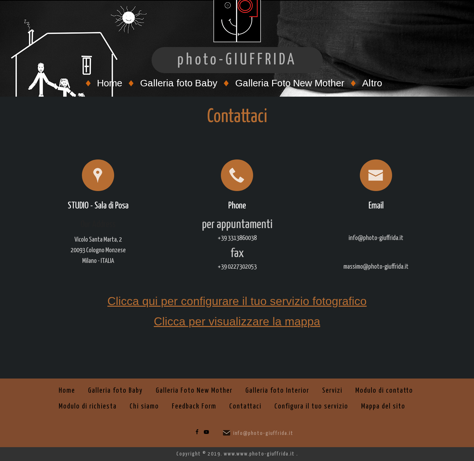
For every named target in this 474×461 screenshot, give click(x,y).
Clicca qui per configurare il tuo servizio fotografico (237, 301)
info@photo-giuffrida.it (263, 433)
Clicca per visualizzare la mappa (237, 321)
